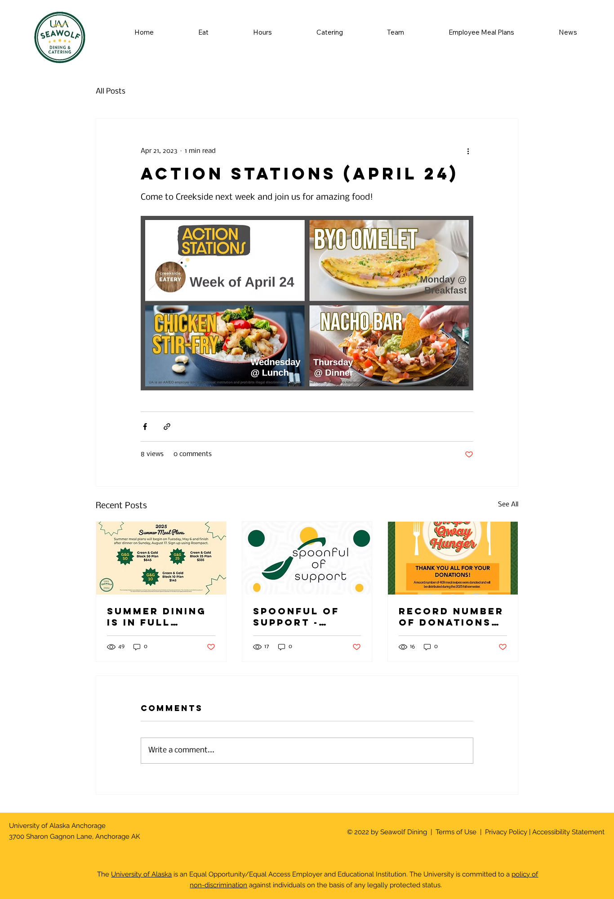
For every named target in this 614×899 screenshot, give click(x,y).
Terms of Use (456, 832)
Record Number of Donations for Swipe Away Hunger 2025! (451, 616)
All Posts (110, 91)
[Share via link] (167, 426)
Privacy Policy (505, 832)
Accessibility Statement (568, 832)
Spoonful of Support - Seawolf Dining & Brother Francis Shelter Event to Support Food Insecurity (306, 616)
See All (508, 504)
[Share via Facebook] (145, 426)
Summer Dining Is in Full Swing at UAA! (156, 616)
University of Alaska (141, 874)
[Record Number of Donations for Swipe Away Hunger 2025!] (453, 558)
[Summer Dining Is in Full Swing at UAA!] (161, 558)
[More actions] (468, 151)
